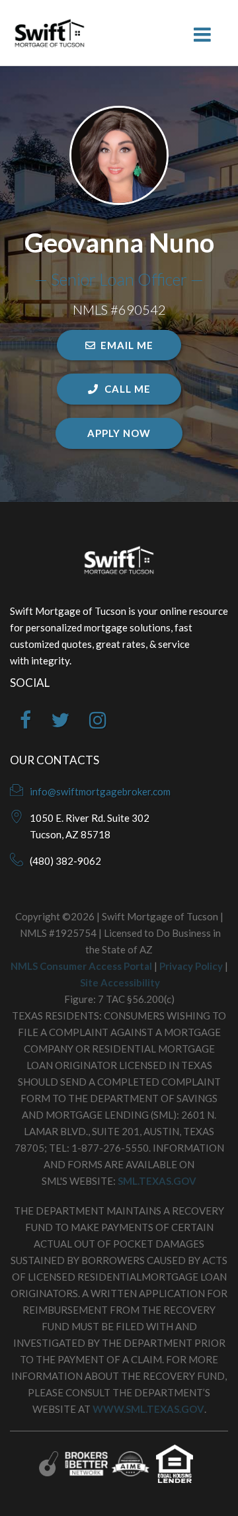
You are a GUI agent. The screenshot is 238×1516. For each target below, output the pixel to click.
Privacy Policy (191, 966)
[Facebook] (25, 723)
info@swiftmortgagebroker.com (100, 791)
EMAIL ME (126, 345)
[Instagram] (97, 723)
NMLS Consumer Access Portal (81, 966)
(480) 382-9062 (65, 861)
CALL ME (126, 389)
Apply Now (119, 433)
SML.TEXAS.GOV (157, 1181)
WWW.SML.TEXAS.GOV (148, 1409)
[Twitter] (60, 723)
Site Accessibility (120, 982)
